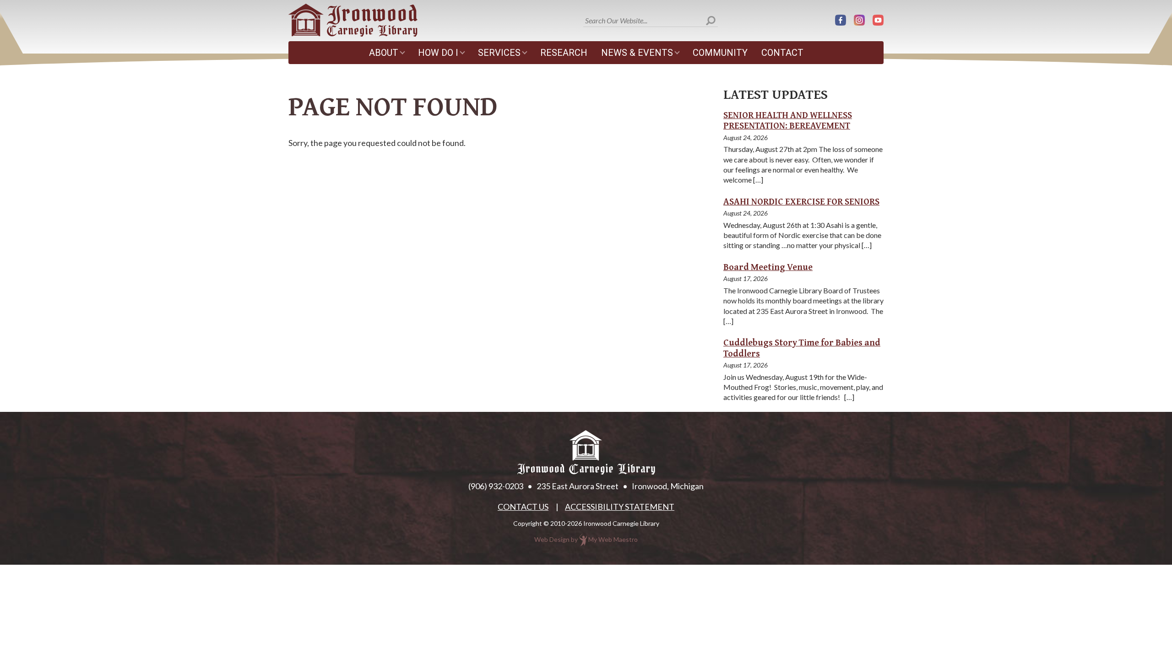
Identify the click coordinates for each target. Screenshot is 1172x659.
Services (499, 52)
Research (563, 52)
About (383, 52)
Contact (782, 52)
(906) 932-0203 (495, 486)
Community (720, 52)
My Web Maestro (613, 539)
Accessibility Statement (619, 506)
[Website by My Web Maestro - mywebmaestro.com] (583, 539)
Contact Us (523, 506)
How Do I (438, 52)
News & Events (637, 52)
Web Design (552, 539)
